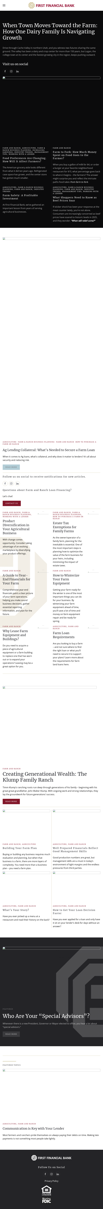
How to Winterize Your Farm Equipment (66, 579)
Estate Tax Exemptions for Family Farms (64, 527)
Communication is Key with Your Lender (33, 1128)
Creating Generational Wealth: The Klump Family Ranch (45, 777)
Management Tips (72, 191)
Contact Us (11, 503)
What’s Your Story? (16, 910)
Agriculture (29, 148)
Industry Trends (23, 152)
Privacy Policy (51, 1180)
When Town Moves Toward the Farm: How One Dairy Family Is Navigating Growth (50, 31)
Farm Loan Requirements (64, 635)
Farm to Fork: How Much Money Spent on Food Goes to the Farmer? (75, 155)
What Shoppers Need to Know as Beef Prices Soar (75, 199)
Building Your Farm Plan (20, 848)
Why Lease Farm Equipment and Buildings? (15, 635)
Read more (11, 467)
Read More (11, 801)
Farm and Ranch (12, 148)
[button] (4, 5)
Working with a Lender (22, 154)
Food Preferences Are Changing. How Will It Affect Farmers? (25, 160)
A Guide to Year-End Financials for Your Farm (16, 579)
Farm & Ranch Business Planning (24, 149)
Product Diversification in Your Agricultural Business (16, 527)
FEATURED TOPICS (12, 1065)
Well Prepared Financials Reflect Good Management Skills (75, 850)
